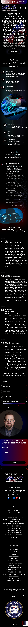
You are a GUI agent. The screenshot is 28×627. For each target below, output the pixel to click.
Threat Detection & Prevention (12, 164)
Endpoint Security (12, 182)
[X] (11, 498)
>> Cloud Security (14, 561)
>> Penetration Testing (14, 570)
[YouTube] (17, 498)
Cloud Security (11, 191)
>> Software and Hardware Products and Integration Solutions (14, 535)
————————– (14, 515)
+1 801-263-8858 (15, 487)
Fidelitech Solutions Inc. (13, 623)
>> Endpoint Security (14, 565)
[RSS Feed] (19, 498)
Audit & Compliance (14, 510)
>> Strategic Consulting (14, 572)
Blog (14, 554)
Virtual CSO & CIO (14, 512)
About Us (14, 552)
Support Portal (14, 549)
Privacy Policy (14, 579)
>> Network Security (14, 567)
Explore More (14, 51)
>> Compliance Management (14, 563)
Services (14, 558)
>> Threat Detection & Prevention (14, 574)
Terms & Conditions (14, 581)
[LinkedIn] (14, 498)
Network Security (12, 174)
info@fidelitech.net (15, 495)
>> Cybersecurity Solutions (14, 517)
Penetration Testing (13, 199)
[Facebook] (9, 498)
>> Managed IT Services (14, 530)
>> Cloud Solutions (14, 528)
